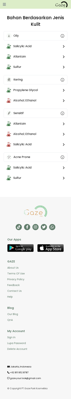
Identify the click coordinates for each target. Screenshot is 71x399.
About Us (13, 268)
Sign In (11, 337)
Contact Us (14, 291)
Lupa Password (16, 343)
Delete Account (17, 349)
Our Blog (12, 314)
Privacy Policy (15, 279)
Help (10, 297)
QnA (10, 320)
